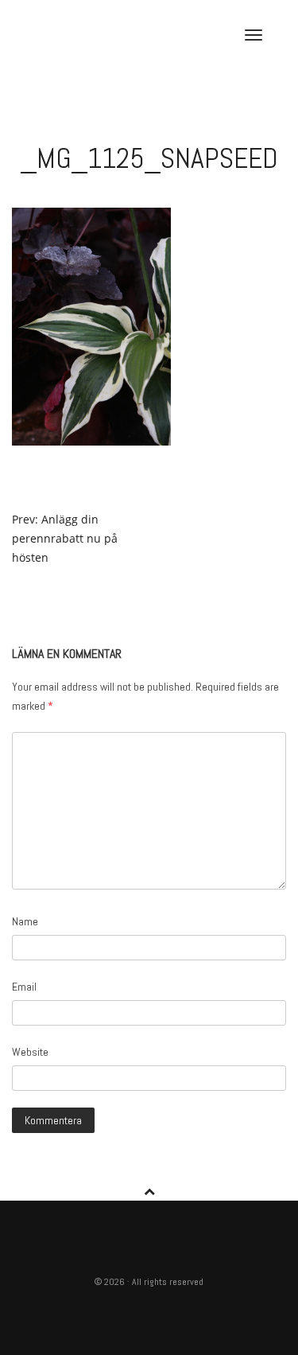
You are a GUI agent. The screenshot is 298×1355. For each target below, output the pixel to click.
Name (25, 921)
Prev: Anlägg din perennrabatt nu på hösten (65, 538)
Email (24, 986)
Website (30, 1052)
